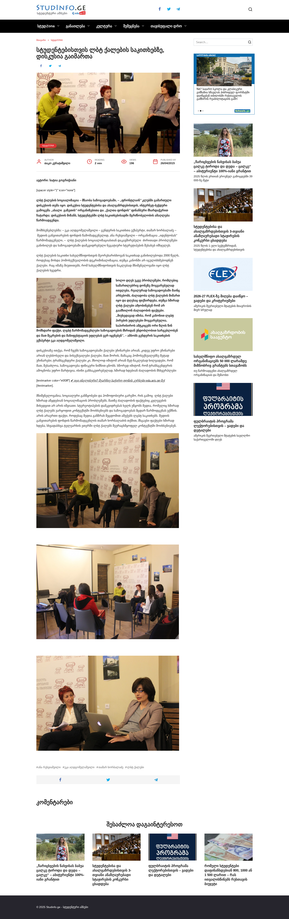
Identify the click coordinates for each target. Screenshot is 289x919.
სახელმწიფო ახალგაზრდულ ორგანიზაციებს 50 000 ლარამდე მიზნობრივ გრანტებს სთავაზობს (220, 360)
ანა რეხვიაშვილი (49, 767)
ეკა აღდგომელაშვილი (79, 767)
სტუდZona (46, 26)
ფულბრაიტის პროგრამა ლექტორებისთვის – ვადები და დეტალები (219, 425)
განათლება (75, 26)
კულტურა (104, 26)
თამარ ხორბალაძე (110, 767)
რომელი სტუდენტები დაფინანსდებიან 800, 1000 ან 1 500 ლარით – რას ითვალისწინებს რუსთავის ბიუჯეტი (228, 875)
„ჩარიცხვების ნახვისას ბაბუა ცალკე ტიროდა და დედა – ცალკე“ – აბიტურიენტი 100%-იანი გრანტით (222, 166)
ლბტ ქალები (135, 767)
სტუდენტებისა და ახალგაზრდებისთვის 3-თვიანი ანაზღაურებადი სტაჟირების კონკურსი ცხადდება (111, 875)
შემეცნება (131, 26)
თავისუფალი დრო (166, 26)
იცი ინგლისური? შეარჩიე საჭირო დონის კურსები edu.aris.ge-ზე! (118, 380)
